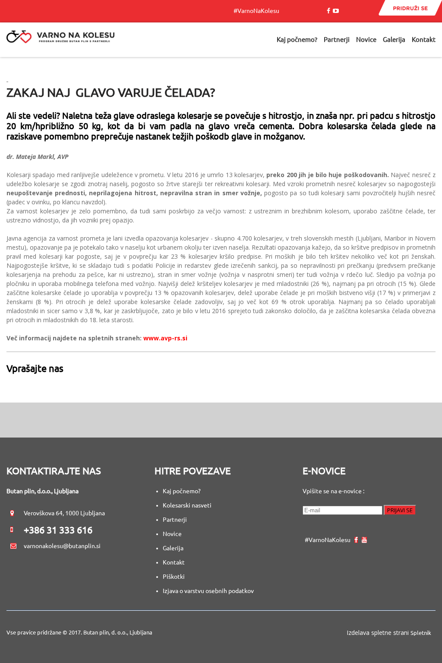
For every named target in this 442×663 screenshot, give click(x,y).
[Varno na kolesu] (60, 40)
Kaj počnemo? (182, 491)
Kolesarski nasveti (188, 505)
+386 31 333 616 (58, 529)
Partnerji (175, 519)
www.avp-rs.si (165, 338)
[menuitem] (297, 40)
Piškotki (174, 576)
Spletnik (420, 633)
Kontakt (174, 562)
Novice (172, 533)
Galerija (173, 548)
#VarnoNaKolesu (258, 10)
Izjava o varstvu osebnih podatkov (208, 590)
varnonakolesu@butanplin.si (62, 545)
